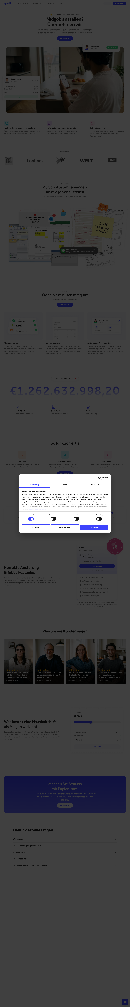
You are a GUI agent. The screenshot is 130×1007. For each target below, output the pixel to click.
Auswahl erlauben (65, 527)
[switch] (53, 519)
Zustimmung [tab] (34, 485)
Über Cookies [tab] (95, 485)
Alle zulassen (94, 527)
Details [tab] (65, 485)
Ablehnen (35, 527)
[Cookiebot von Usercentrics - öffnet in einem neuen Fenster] (99, 478)
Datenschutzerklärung (37, 509)
